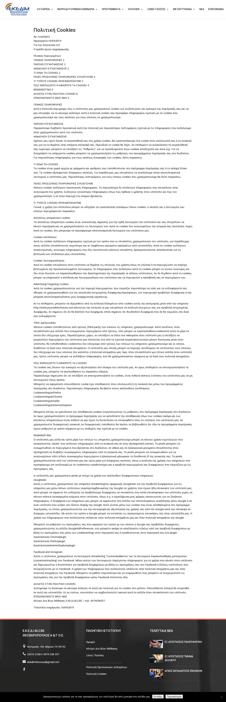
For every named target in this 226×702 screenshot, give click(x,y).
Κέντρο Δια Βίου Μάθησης (102, 648)
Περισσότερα (174, 696)
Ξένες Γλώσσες (95, 655)
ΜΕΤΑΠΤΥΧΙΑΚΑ (182, 9)
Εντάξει (158, 696)
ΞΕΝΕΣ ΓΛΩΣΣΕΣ (156, 9)
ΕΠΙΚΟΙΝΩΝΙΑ (216, 9)
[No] (221, 697)
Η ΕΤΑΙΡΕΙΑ (43, 9)
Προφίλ (90, 642)
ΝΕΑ (201, 9)
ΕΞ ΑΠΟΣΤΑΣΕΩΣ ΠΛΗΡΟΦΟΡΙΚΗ (183, 642)
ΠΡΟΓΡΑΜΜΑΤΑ (111, 9)
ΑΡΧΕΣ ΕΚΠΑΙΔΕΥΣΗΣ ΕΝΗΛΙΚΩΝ (183, 670)
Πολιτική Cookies (96, 673)
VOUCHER (133, 9)
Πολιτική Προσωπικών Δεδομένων (106, 667)
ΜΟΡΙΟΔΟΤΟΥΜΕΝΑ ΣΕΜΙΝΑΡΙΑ (75, 9)
